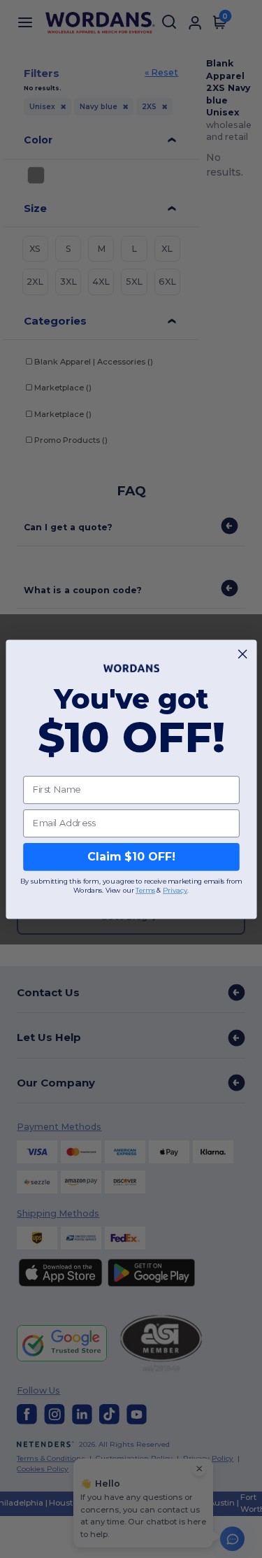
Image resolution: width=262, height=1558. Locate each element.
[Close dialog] (242, 653)
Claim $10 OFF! (131, 856)
